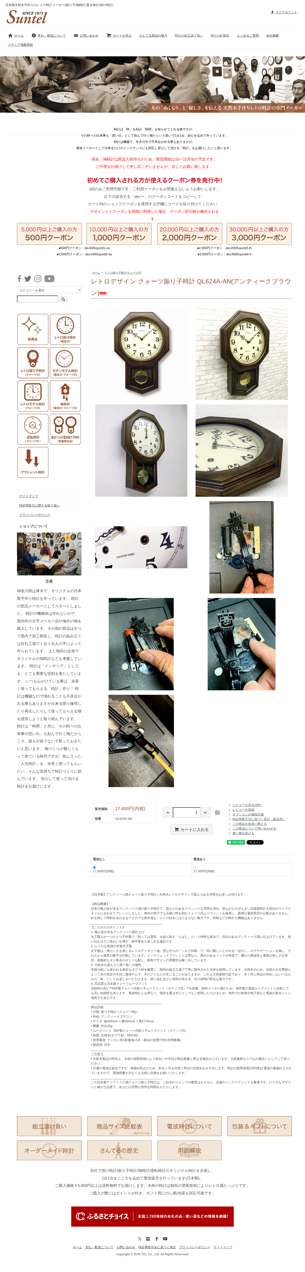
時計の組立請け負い (189, 35)
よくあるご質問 (248, 35)
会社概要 (272, 35)
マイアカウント (286, 12)
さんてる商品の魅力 (153, 35)
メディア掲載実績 (20, 44)
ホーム (19, 35)
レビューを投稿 (243, 809)
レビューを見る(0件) (246, 805)
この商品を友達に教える (249, 824)
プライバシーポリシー (34, 515)
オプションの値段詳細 (248, 814)
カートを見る (122, 35)
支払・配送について (52, 35)
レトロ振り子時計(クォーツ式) (123, 272)
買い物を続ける (243, 833)
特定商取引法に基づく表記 (157, 1247)
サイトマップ (28, 496)
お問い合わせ (89, 35)
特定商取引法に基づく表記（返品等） (259, 819)
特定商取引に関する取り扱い (39, 505)
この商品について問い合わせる (254, 828)
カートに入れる (195, 829)
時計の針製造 (220, 35)
